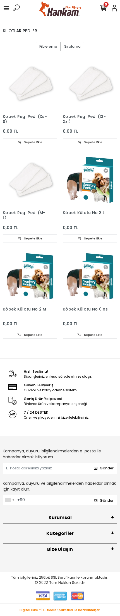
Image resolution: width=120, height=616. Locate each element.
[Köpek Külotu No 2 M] (30, 276)
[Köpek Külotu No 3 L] (90, 180)
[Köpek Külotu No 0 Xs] (90, 276)
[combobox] (9, 500)
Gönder (107, 468)
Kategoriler (60, 533)
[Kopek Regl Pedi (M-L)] (30, 180)
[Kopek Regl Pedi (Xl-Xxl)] (90, 84)
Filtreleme (48, 46)
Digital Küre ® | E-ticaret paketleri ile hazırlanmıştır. (60, 610)
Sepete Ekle (32, 142)
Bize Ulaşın (60, 549)
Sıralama (72, 46)
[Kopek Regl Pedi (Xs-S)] (30, 84)
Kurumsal (60, 517)
